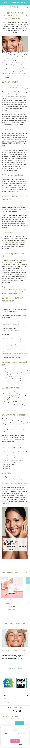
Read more (6, 661)
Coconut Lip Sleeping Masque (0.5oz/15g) (12, 602)
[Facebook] (13, 711)
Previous (2, 648)
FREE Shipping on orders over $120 (15, 2)
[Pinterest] (20, 711)
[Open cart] (27, 7)
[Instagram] (10, 711)
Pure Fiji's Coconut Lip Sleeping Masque (14, 439)
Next (28, 648)
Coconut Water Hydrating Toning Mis (13, 396)
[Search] (24, 7)
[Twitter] (17, 711)
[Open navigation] (2, 7)
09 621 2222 (18, 708)
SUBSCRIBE (19, 723)
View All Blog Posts (15, 668)
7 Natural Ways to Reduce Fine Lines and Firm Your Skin (13, 651)
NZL (7, 7)
